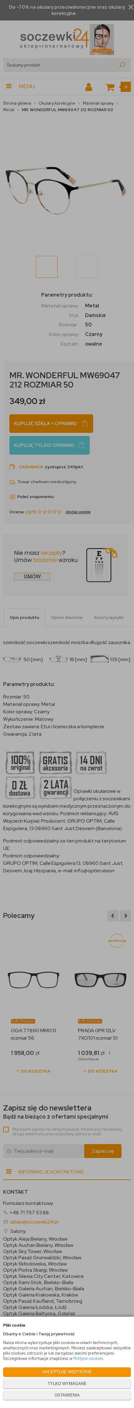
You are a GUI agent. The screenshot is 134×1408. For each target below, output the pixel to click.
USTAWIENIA (67, 1395)
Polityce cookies (88, 1358)
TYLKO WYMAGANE (67, 1383)
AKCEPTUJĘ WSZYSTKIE (67, 1371)
